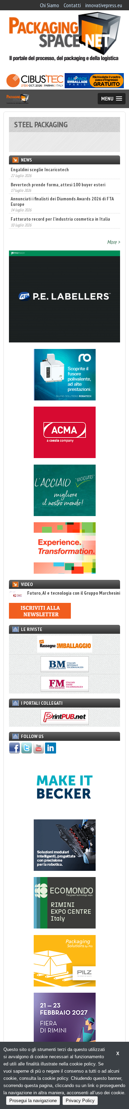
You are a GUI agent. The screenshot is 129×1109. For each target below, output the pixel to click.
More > (113, 241)
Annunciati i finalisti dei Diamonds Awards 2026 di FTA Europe (62, 195)
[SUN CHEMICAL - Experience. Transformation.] (65, 571)
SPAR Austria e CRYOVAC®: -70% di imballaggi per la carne (60, 229)
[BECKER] (65, 810)
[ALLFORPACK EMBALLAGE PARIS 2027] (94, 86)
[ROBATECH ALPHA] (65, 398)
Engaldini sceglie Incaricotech (40, 169)
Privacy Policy (80, 1100)
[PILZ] (65, 984)
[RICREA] (65, 514)
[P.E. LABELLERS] (64, 340)
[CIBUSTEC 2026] (34, 86)
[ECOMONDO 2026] (65, 926)
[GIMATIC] (65, 868)
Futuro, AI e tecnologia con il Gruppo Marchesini (73, 593)
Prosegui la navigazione (33, 1100)
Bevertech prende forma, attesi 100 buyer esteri (58, 178)
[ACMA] (65, 456)
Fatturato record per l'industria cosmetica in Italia (60, 213)
